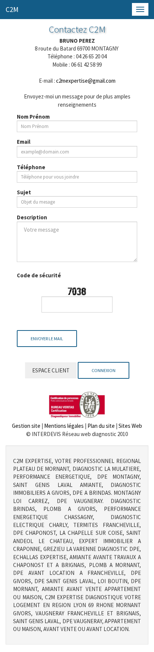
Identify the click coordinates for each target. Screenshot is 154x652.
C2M (12, 9)
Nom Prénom (33, 116)
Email (23, 141)
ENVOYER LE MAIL (47, 338)
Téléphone (31, 167)
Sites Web (130, 425)
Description (32, 217)
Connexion (104, 370)
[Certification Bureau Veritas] (77, 404)
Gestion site (26, 425)
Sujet (24, 192)
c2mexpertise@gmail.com (86, 80)
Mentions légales (64, 425)
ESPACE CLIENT (51, 370)
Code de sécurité (39, 275)
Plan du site (101, 425)
